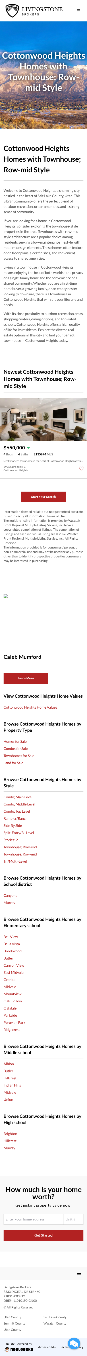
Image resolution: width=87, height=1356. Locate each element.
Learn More (26, 678)
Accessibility (47, 1347)
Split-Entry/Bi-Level (19, 832)
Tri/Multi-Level (15, 861)
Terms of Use (56, 516)
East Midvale (13, 972)
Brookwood (13, 951)
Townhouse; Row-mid (20, 854)
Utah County (12, 1317)
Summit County (14, 1323)
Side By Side (13, 825)
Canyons (10, 895)
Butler (8, 958)
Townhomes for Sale (19, 755)
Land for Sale (13, 763)
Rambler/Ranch (15, 818)
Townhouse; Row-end (20, 847)
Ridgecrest (12, 1029)
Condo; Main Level (18, 797)
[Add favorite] (81, 469)
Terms (64, 1347)
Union (8, 1099)
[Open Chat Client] (74, 1343)
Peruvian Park (14, 1022)
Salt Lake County (55, 1317)
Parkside (10, 1015)
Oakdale (10, 1008)
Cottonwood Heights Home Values (30, 707)
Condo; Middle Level (19, 804)
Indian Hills (12, 1085)
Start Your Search (43, 497)
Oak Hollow (13, 1001)
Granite (9, 979)
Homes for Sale (15, 741)
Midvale (10, 987)
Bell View (11, 937)
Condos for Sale (16, 748)
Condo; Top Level (17, 811)
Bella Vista (12, 944)
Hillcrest (10, 1078)
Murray (9, 902)
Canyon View (14, 965)
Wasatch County (55, 1323)
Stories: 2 (11, 840)
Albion (9, 1064)
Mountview (12, 994)
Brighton (10, 1133)
